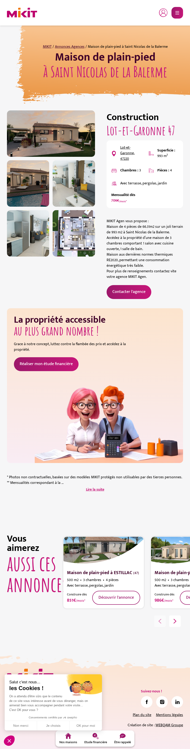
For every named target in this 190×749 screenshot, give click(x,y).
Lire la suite (95, 489)
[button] (9, 740)
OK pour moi (85, 725)
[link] (146, 702)
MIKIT (47, 47)
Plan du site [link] (142, 715)
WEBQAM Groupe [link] (169, 725)
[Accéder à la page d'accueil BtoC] (22, 13)
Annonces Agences (70, 47)
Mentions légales (169, 715)
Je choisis (53, 725)
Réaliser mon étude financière (46, 363)
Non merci (20, 725)
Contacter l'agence (129, 291)
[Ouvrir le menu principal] (177, 13)
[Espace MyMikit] (163, 13)
